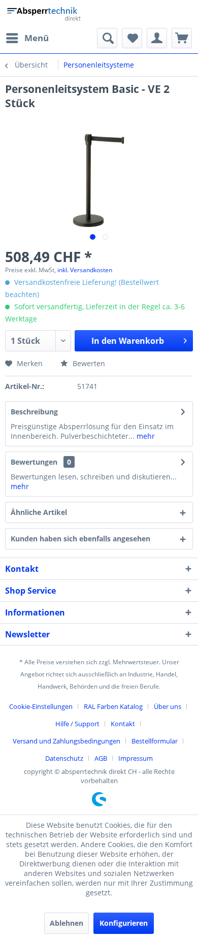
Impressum (135, 758)
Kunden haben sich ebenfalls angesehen (80, 538)
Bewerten (88, 363)
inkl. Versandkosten (84, 270)
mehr (145, 436)
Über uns (167, 706)
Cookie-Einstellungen (41, 706)
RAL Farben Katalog (113, 706)
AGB (100, 758)
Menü (36, 38)
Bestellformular (154, 741)
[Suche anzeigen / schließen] (107, 38)
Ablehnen (66, 923)
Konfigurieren (124, 923)
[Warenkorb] (182, 38)
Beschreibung (34, 411)
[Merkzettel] (132, 38)
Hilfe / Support (77, 723)
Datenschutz (64, 758)
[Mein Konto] (157, 38)
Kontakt (123, 723)
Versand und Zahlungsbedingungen (66, 741)
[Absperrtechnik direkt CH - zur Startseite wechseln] (45, 14)
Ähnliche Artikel (39, 512)
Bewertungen (34, 462)
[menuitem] (27, 38)
